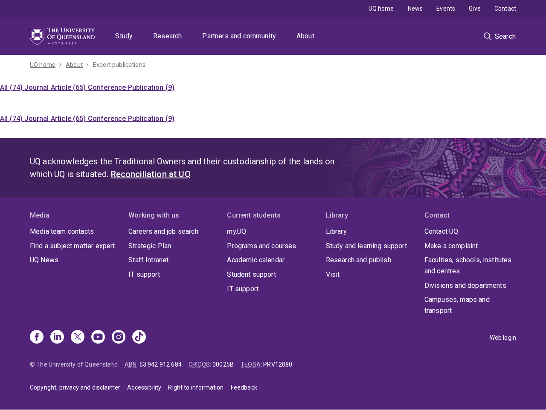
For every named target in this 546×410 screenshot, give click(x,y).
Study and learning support (366, 246)
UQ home (381, 8)
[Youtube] (98, 338)
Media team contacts (62, 231)
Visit (333, 274)
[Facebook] (37, 338)
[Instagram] (118, 338)
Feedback (244, 387)
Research (167, 36)
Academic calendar (256, 260)
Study (124, 36)
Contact (505, 8)
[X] (77, 338)
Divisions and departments (465, 285)
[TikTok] (139, 338)
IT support (144, 274)
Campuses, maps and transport (457, 305)
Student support (251, 274)
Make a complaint (451, 246)
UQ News (44, 260)
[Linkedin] (57, 338)
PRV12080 (277, 364)
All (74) (12, 87)
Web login (503, 337)
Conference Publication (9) (131, 87)
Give (475, 8)
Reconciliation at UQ (151, 174)
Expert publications (119, 64)
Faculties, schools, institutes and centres (468, 265)
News (415, 8)
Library (336, 231)
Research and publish (358, 260)
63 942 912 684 (160, 364)
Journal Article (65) (55, 87)
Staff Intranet (148, 260)
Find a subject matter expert (72, 246)
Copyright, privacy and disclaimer (75, 387)
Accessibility (144, 387)
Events (445, 8)
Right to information (196, 387)
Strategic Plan (149, 246)
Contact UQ (441, 231)
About (305, 36)
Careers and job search (163, 231)
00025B (223, 364)
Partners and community (239, 36)
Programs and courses (261, 246)
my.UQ (236, 231)
